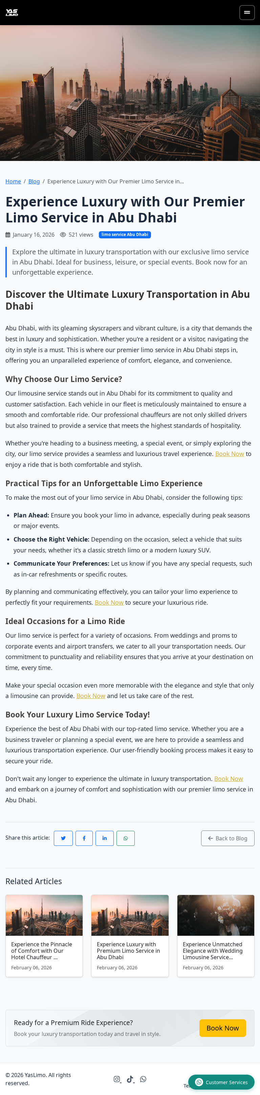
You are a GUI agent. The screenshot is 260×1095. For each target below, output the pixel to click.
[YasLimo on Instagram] (118, 1079)
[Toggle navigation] (247, 12)
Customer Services (227, 1082)
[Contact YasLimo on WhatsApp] (143, 1079)
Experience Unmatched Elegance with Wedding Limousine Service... (213, 951)
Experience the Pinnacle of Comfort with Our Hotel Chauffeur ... (41, 951)
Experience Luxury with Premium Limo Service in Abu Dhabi (128, 951)
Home (13, 181)
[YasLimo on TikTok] (131, 1079)
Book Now (229, 454)
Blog (34, 181)
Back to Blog (230, 838)
